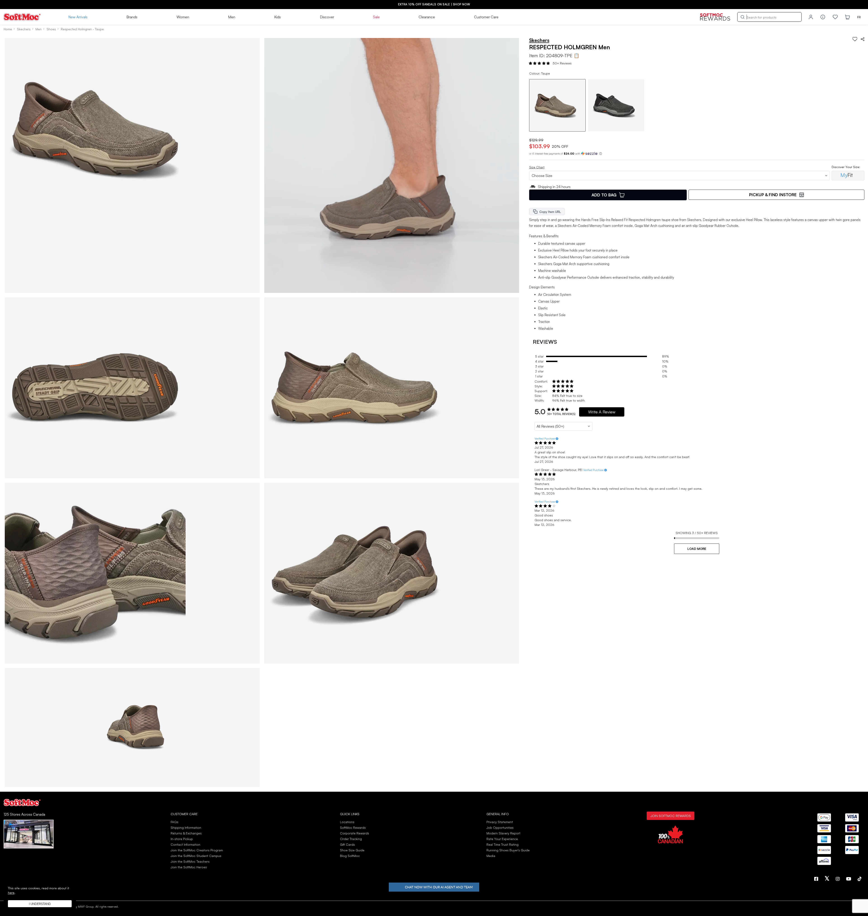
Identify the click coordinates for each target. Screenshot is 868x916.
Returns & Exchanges (186, 833)
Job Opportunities (500, 827)
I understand (40, 904)
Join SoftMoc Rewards (670, 816)
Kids (277, 17)
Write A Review (601, 411)
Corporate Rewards (354, 833)
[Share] (862, 39)
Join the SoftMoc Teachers (190, 861)
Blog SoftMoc (350, 856)
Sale (376, 17)
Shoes (51, 29)
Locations (347, 822)
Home (8, 29)
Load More (696, 549)
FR (859, 17)
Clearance (427, 17)
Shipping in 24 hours (554, 186)
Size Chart (537, 167)
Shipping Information (186, 827)
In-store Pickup (182, 839)
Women (183, 17)
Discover (327, 17)
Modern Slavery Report (503, 833)
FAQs (174, 822)
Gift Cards (347, 844)
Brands (131, 17)
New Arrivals (77, 17)
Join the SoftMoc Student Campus (196, 856)
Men (231, 17)
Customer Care (486, 17)
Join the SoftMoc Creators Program (197, 850)
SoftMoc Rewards (353, 827)
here (11, 893)
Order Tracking (351, 839)
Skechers (24, 29)
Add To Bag (604, 194)
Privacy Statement (499, 822)
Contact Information (185, 844)
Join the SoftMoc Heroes (189, 867)
